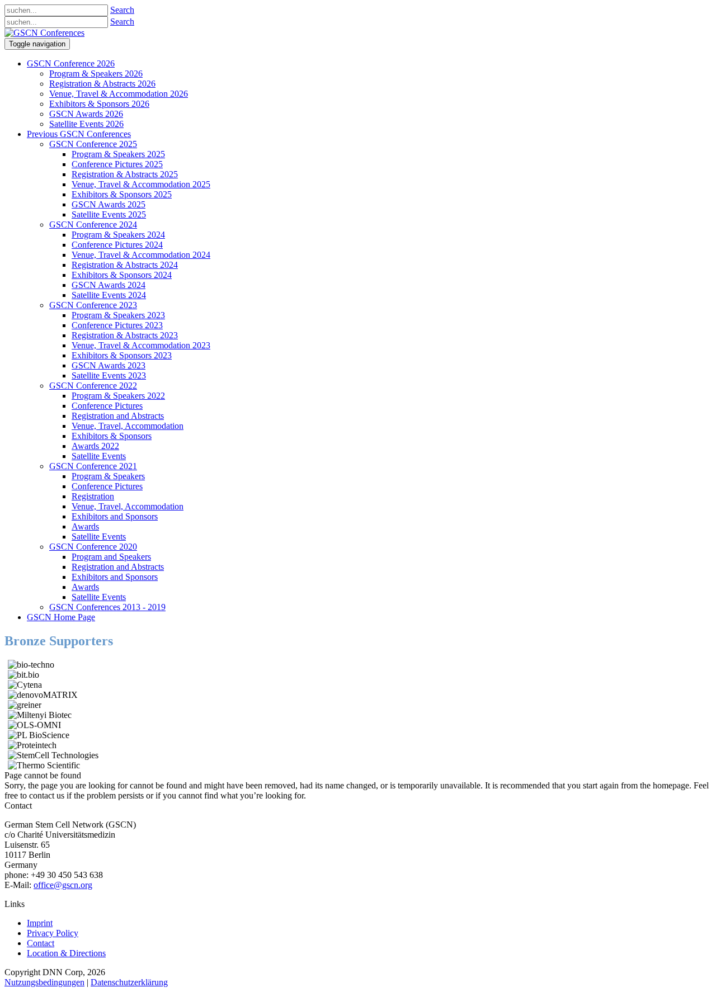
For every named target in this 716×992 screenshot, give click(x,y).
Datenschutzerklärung (129, 982)
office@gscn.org (63, 885)
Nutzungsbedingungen (44, 982)
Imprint (40, 923)
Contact (40, 943)
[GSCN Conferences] (44, 32)
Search (122, 10)
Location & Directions (66, 953)
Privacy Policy (52, 933)
